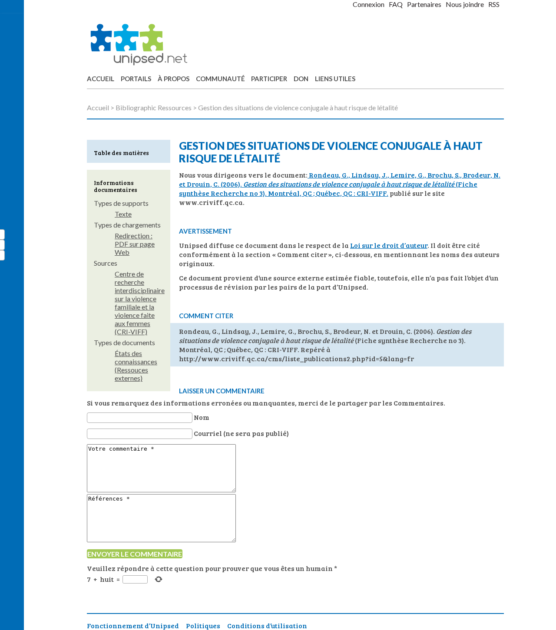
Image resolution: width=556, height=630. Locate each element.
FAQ (396, 4)
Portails (136, 78)
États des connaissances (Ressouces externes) (136, 365)
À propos (173, 78)
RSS (494, 4)
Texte (123, 214)
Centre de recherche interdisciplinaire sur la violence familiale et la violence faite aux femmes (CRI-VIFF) (140, 303)
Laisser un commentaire (222, 391)
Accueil (100, 78)
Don (301, 78)
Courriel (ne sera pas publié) (241, 433)
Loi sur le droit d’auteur (388, 245)
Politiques (203, 625)
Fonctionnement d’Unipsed (133, 625)
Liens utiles (335, 78)
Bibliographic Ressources (154, 107)
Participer (269, 78)
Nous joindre (465, 4)
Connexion (368, 4)
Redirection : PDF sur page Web (135, 243)
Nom (201, 417)
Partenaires (424, 4)
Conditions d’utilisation (267, 625)
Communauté (220, 78)
